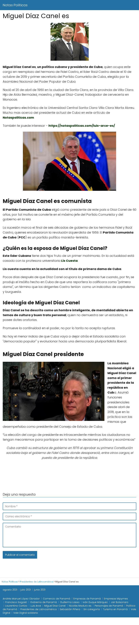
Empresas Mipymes (116, 598)
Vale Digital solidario (25, 613)
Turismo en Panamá (115, 609)
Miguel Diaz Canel (55, 605)
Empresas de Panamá (87, 598)
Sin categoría (91, 609)
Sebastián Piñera (70, 609)
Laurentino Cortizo (16, 605)
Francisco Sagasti (16, 602)
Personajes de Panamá (109, 605)
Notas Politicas (15, 5)
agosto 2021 (10, 589)
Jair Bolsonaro (119, 602)
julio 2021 (26, 589)
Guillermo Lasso (70, 602)
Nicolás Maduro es (80, 605)
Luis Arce (36, 605)
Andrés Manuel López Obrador (21, 598)
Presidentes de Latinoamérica (38, 609)
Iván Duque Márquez (95, 602)
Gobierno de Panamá (43, 602)
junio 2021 (39, 589)
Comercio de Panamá (56, 598)
